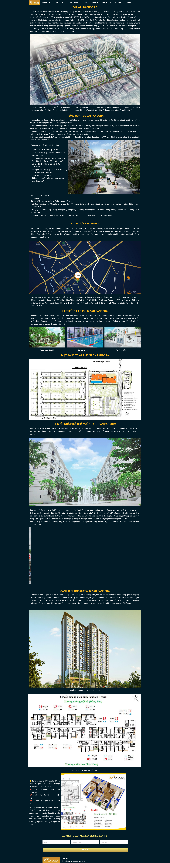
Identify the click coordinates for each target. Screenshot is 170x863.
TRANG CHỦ (46, 2)
